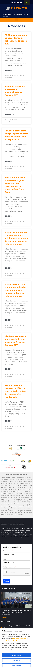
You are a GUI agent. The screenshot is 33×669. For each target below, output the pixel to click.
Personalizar (16, 660)
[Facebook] (12, 2)
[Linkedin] (18, 2)
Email (5, 559)
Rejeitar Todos (16, 665)
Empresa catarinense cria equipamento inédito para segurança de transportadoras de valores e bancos (16, 238)
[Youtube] (21, 2)
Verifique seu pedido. (9, 567)
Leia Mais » (9, 70)
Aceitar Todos (16, 655)
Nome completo (8, 551)
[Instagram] (15, 2)
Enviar (6, 581)
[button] (16, 19)
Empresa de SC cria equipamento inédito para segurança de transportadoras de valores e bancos (15, 290)
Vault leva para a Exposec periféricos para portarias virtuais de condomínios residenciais (16, 391)
